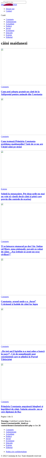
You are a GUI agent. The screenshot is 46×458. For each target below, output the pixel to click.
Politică (9, 26)
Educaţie (9, 33)
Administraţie (11, 22)
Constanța (10, 19)
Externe (9, 35)
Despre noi (10, 9)
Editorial (9, 37)
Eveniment (10, 30)
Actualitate (10, 24)
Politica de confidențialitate (16, 452)
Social (8, 28)
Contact (9, 11)
